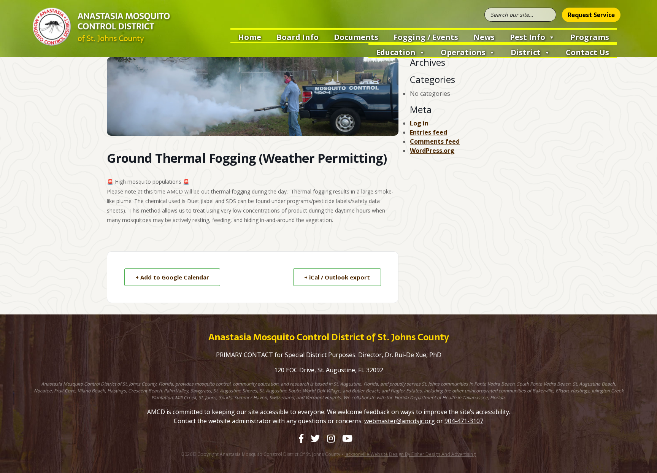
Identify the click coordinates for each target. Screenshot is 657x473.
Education (396, 52)
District (526, 52)
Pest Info (527, 37)
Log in (419, 123)
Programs (589, 37)
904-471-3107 (463, 421)
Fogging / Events (426, 37)
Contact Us (587, 52)
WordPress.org (432, 150)
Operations (463, 52)
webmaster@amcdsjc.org (399, 421)
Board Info (297, 37)
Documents (356, 37)
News (484, 37)
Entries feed (428, 132)
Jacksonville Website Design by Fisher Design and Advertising (410, 454)
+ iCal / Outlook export (337, 277)
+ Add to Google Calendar (172, 277)
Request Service (591, 15)
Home (249, 37)
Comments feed (435, 141)
